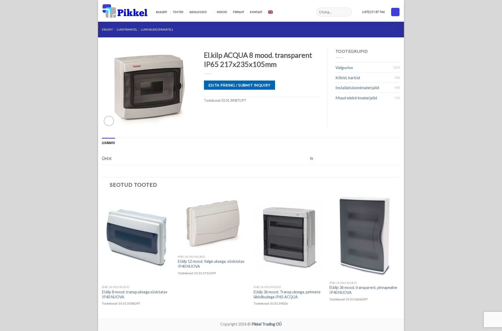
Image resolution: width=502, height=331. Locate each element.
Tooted (178, 12)
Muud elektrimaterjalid (356, 97)
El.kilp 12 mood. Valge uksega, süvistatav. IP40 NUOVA (211, 264)
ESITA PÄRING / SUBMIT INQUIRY (239, 85)
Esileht (107, 29)
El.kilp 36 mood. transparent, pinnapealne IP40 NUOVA (363, 290)
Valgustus (344, 67)
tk (311, 158)
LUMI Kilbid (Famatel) (157, 29)
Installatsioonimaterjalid (357, 87)
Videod (222, 12)
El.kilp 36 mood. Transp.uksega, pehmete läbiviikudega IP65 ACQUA (287, 294)
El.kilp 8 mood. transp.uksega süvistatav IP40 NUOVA (134, 294)
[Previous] (102, 256)
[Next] (400, 256)
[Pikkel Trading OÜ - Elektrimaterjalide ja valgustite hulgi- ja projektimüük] (125, 11)
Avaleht (161, 12)
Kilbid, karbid (347, 77)
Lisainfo (108, 143)
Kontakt (256, 12)
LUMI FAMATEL (127, 29)
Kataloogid (198, 12)
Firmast (238, 12)
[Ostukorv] (395, 12)
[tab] (108, 143)
